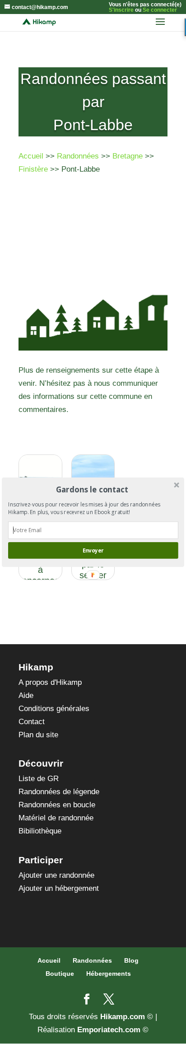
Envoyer (93, 550)
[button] (92, 489)
